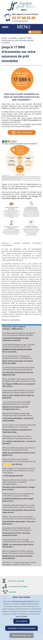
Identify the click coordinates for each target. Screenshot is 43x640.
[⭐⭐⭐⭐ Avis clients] (12, 464)
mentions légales (21, 616)
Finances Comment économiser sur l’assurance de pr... (17, 431)
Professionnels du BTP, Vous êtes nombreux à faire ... (16, 534)
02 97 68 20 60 (23, 17)
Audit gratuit (36, 32)
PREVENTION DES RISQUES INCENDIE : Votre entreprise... (17, 350)
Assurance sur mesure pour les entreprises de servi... (15, 408)
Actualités (13, 38)
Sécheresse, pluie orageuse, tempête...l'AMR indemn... (14, 327)
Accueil (4, 38)
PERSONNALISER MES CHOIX (21, 635)
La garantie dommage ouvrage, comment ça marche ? (15, 339)
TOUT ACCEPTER (21, 621)
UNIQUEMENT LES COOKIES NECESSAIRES (21, 628)
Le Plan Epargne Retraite (12, 475)
